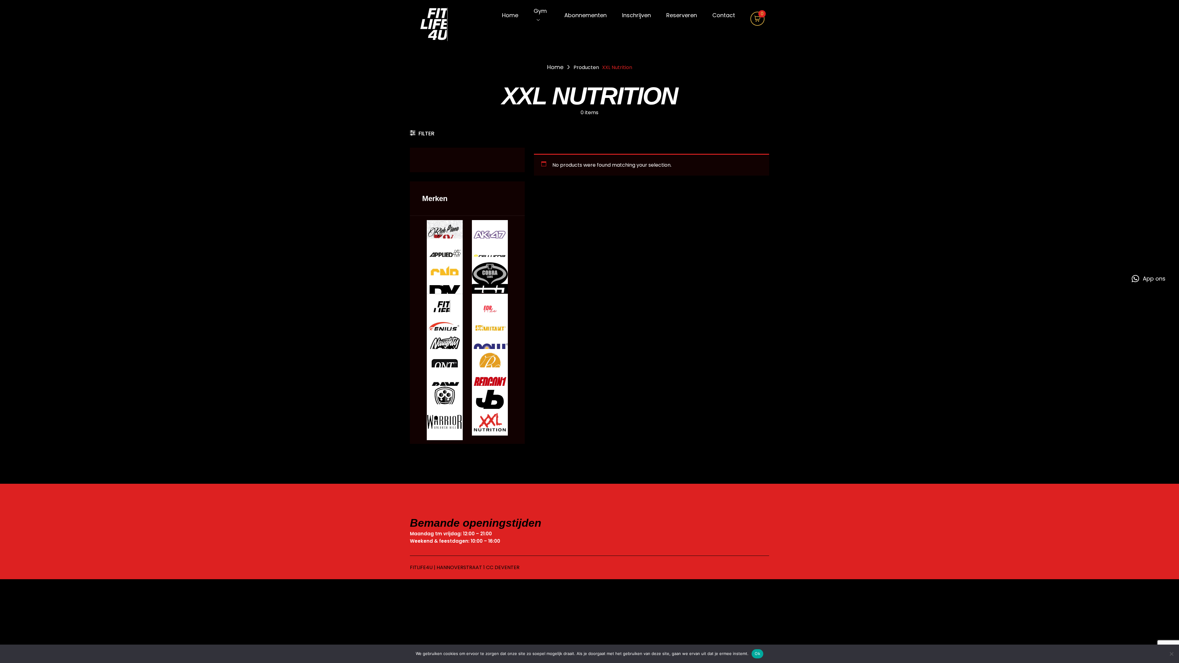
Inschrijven (636, 15)
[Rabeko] (490, 367)
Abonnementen (585, 15)
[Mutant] (490, 330)
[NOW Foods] (490, 348)
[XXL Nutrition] (490, 422)
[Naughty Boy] (445, 348)
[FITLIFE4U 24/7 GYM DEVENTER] (439, 25)
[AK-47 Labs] (490, 238)
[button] (1148, 279)
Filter (426, 133)
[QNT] (445, 367)
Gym (540, 11)
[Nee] (1171, 654)
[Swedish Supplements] (445, 404)
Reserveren (681, 15)
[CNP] (445, 275)
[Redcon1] (490, 385)
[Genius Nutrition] (445, 330)
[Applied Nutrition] (445, 256)
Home (510, 15)
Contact (723, 15)
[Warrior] (445, 422)
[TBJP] (490, 404)
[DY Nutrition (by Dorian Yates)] (445, 293)
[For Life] (490, 312)
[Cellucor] (490, 256)
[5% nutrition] (445, 238)
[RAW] (445, 385)
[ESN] (490, 293)
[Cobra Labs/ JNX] (490, 275)
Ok (757, 653)
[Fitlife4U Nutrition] (445, 312)
